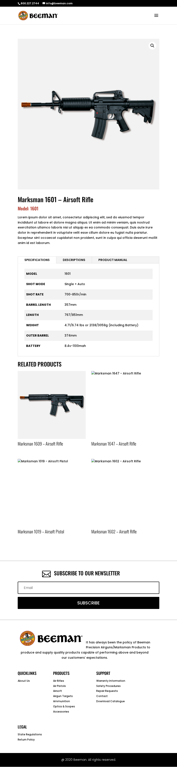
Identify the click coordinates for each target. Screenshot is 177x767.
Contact (102, 696)
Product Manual (112, 260)
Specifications (37, 260)
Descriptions (74, 260)
